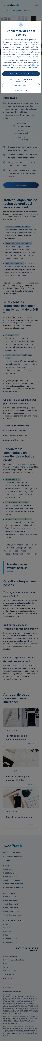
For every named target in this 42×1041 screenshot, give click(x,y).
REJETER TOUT (21, 86)
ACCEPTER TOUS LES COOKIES (21, 74)
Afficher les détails (21, 90)
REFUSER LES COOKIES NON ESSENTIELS (21, 80)
